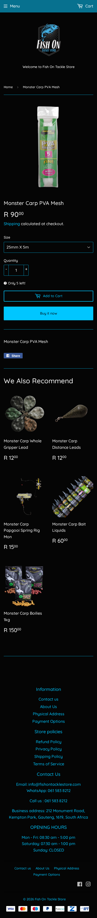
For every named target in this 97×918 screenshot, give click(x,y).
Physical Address (48, 713)
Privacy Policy (49, 748)
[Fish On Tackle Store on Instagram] (88, 884)
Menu (15, 5)
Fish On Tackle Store (50, 899)
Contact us (48, 699)
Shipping (12, 223)
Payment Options (48, 721)
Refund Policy (48, 741)
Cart (88, 5)
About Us (48, 706)
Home (8, 87)
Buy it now (48, 313)
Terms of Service (48, 763)
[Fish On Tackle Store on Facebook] (79, 884)
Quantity (11, 260)
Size (7, 237)
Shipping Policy (48, 756)
